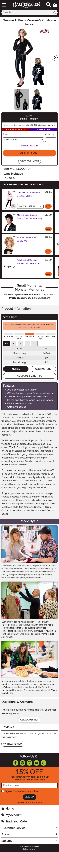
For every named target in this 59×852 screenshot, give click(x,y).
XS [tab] (6, 343)
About (5, 834)
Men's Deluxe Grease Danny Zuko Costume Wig (29, 217)
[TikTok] (43, 763)
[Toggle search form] (49, 4)
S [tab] (13, 343)
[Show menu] (4, 5)
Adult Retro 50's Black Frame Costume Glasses (28, 262)
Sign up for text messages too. (21, 791)
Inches (15, 369)
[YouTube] (36, 763)
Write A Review (12, 743)
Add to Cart (29, 153)
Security (6, 841)
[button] (55, 4)
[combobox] (26, 12)
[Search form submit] (55, 12)
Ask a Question (29, 719)
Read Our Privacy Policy (29, 802)
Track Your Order (17, 821)
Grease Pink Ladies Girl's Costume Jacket (28, 194)
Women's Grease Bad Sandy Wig (27, 239)
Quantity (50, 134)
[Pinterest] (22, 763)
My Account (13, 815)
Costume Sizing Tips (29, 375)
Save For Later (29, 161)
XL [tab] (34, 343)
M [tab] (20, 343)
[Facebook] (15, 763)
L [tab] (27, 343)
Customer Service (13, 828)
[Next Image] (55, 58)
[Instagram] (29, 763)
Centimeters (43, 369)
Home (10, 808)
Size (5, 134)
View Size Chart (29, 145)
